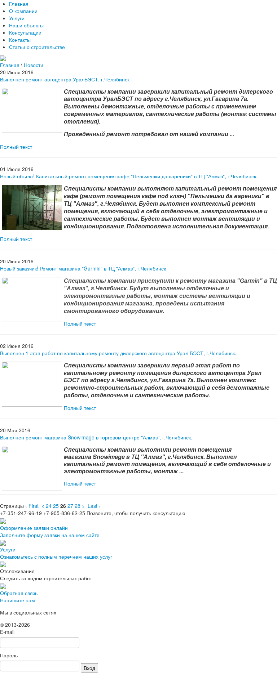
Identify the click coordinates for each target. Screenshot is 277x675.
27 (70, 505)
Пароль (9, 655)
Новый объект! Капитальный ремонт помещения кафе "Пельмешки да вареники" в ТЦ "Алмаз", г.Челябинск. (129, 176)
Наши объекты (26, 25)
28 (77, 505)
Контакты (20, 39)
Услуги (17, 18)
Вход (89, 667)
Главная (18, 3)
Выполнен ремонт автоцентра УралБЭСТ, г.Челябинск (64, 79)
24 (49, 505)
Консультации (25, 32)
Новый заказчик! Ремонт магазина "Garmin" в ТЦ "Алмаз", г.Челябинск (83, 268)
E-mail (7, 631)
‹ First (32, 505)
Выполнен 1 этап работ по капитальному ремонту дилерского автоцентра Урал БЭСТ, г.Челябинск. (118, 353)
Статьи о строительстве (37, 46)
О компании (23, 10)
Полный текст (16, 146)
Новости (33, 64)
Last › (94, 505)
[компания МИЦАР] (3, 57)
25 (56, 505)
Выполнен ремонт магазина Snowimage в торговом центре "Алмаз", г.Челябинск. (96, 437)
